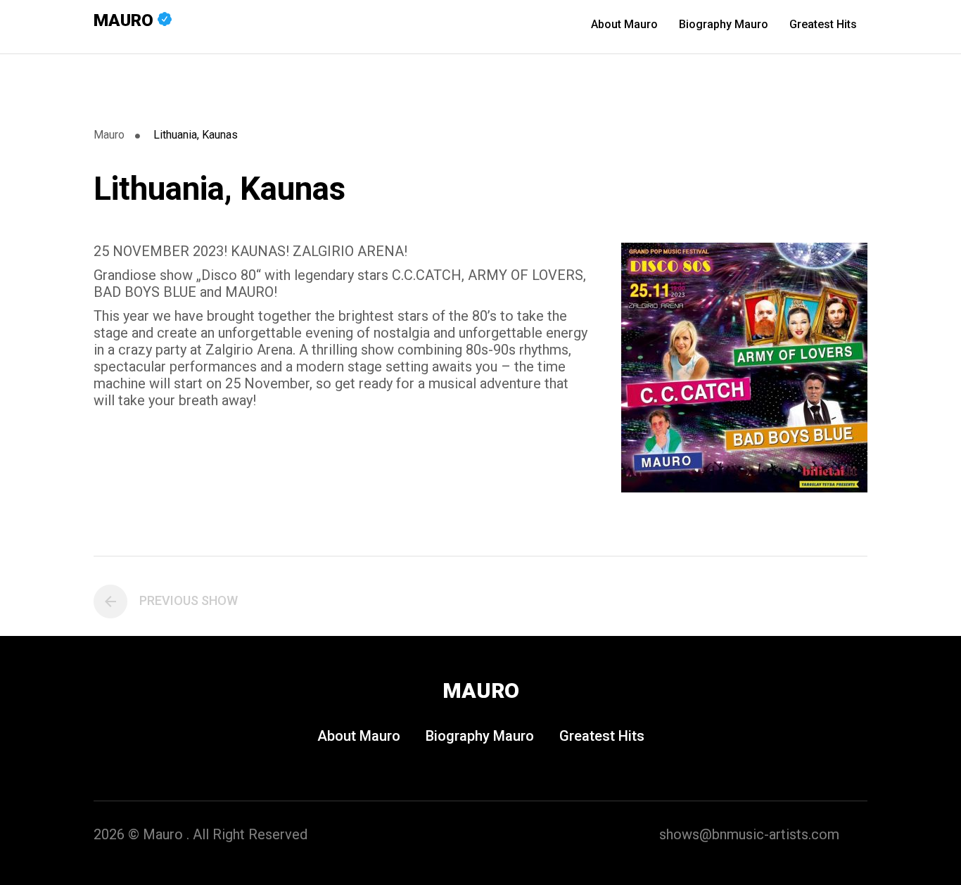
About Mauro (624, 24)
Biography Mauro (723, 24)
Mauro (126, 20)
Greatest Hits (823, 24)
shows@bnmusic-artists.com (749, 834)
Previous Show (188, 600)
